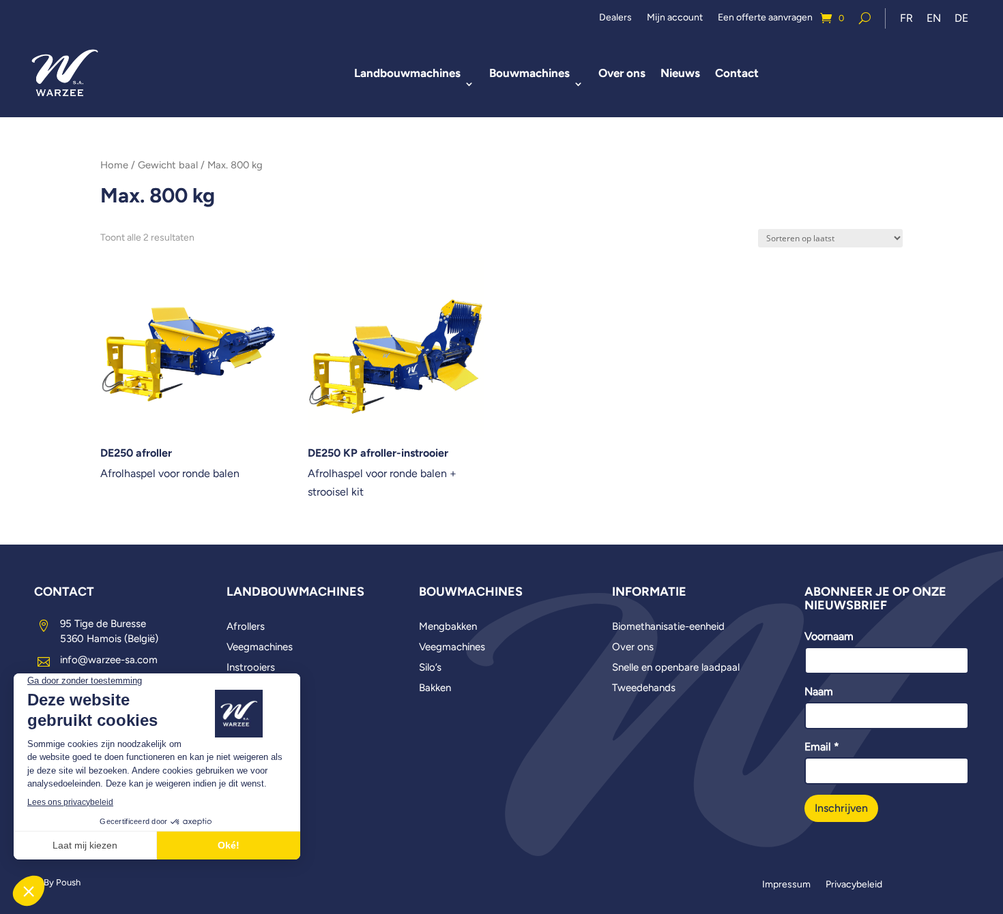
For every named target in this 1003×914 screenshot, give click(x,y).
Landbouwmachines (407, 73)
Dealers (615, 18)
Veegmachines (260, 647)
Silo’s (430, 667)
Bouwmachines (529, 73)
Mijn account (675, 18)
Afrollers (246, 627)
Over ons (621, 73)
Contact (737, 73)
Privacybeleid (854, 885)
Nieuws (680, 73)
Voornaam (829, 636)
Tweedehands (643, 688)
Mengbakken (448, 627)
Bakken (435, 688)
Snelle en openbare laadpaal (676, 667)
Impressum (786, 885)
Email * (821, 746)
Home (114, 165)
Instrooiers (251, 667)
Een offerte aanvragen (765, 18)
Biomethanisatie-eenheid (668, 627)
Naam (818, 691)
